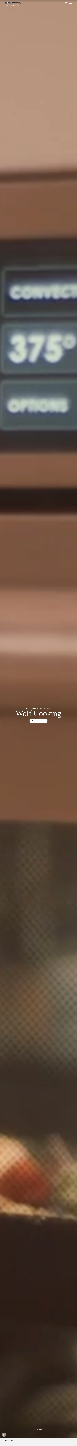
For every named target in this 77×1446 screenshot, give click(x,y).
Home (7, 1440)
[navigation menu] (70, 2)
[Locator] (66, 3)
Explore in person (38, 721)
